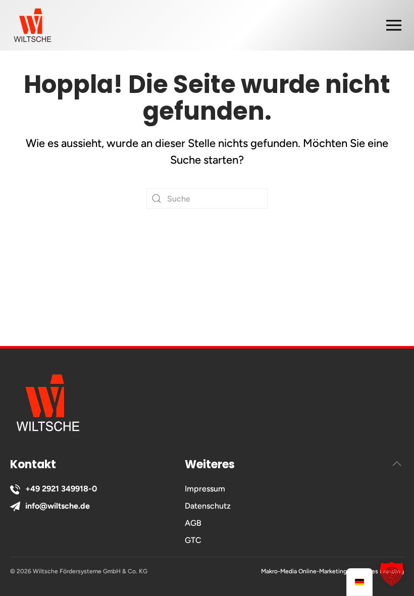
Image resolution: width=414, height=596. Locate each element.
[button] (399, 25)
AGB (193, 523)
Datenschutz (208, 506)
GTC (193, 540)
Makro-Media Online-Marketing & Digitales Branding (332, 571)
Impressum (205, 488)
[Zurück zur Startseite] (32, 25)
